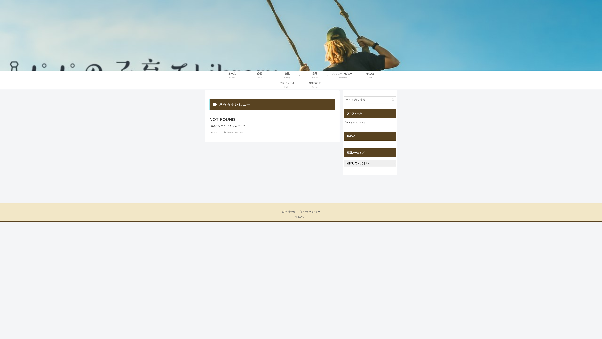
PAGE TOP (586, 326)
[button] (393, 100)
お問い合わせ (288, 211)
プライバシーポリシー (309, 211)
